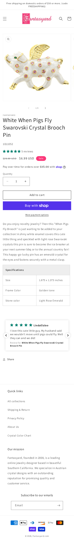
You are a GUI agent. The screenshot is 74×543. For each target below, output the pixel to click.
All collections (16, 401)
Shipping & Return (19, 409)
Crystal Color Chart (19, 435)
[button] (5, 19)
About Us (13, 426)
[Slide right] (45, 108)
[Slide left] (28, 108)
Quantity (7, 173)
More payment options (37, 214)
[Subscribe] (58, 505)
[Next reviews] (67, 335)
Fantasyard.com (41, 536)
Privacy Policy (16, 418)
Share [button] (10, 359)
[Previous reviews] (6, 335)
